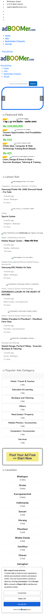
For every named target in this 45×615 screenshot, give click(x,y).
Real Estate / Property (15, 41)
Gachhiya (22, 546)
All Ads (8, 44)
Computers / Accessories (11, 186)
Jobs (7, 38)
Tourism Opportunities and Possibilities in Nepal (22, 134)
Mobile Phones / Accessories (22, 422)
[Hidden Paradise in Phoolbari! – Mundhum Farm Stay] (23, 312)
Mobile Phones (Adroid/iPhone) (14, 262)
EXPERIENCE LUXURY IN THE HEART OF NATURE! (21, 293)
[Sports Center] (23, 209)
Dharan (22, 555)
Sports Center (8, 216)
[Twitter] (5, 14)
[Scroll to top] (0, 613)
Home (7, 35)
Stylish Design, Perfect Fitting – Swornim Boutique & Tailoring (22, 347)
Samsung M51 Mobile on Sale (16, 267)
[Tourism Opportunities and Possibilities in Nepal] (22, 130)
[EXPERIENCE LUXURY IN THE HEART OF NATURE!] (23, 285)
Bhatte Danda (9, 302)
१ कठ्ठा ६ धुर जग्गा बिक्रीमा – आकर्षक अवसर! (20, 121)
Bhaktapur (14, 199)
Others (4, 213)
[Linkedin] (5, 17)
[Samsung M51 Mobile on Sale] (23, 258)
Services (22, 237)
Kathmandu (15, 248)
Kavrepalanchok (21, 302)
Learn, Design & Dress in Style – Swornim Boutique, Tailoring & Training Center (21, 162)
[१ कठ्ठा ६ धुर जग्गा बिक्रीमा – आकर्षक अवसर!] (22, 119)
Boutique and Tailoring (10, 343)
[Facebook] (5, 11)
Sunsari (22, 511)
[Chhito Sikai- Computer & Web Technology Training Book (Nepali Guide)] (22, 144)
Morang (22, 520)
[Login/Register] (2, 48)
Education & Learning (22, 389)
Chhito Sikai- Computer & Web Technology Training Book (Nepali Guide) (19, 149)
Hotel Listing (26, 316)
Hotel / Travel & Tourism (11, 289)
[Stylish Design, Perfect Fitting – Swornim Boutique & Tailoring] (23, 339)
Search (33, 83)
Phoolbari (7, 329)
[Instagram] (5, 20)
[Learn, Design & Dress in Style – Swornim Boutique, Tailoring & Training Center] (22, 157)
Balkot (6, 275)
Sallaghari (7, 224)
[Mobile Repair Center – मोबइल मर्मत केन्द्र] (23, 234)
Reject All (22, 598)
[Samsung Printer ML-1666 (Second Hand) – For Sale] (23, 182)
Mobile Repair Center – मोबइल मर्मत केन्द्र (20, 240)
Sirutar (6, 199)
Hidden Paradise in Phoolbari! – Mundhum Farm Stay (22, 320)
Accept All (22, 604)
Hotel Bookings (27, 289)
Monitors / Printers (28, 186)
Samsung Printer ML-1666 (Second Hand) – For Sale (22, 190)
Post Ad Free (7, 51)
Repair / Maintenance (10, 237)
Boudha (6, 248)
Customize (22, 593)
